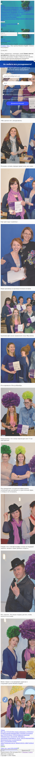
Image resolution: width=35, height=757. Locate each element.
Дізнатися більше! (17, 103)
